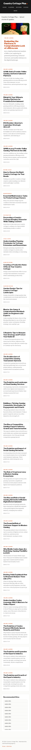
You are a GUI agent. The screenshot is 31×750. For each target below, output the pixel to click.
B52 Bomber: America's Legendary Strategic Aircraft (13, 125)
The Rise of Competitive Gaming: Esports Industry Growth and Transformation (14, 426)
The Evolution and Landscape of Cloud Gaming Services (15, 383)
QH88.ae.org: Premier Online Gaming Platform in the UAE (15, 150)
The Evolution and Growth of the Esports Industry (15, 676)
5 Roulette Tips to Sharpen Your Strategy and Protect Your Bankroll (14, 335)
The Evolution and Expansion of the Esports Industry (15, 653)
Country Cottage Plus (15, 3)
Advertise (9, 746)
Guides (25, 7)
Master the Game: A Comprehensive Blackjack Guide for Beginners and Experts (13, 312)
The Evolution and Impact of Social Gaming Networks (14, 449)
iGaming (11, 7)
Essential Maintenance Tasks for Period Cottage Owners (15, 197)
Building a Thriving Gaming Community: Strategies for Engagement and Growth (14, 405)
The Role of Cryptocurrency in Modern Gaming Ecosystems (14, 474)
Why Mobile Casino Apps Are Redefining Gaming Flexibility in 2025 (15, 551)
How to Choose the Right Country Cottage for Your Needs (13, 174)
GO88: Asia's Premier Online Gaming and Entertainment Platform (14, 74)
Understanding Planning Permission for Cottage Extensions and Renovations (15, 243)
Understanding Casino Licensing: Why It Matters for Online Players (15, 602)
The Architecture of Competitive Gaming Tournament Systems (12, 359)
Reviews (19, 7)
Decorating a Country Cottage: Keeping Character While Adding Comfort (15, 219)
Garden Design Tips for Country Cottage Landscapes (12, 290)
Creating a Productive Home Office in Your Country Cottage (15, 267)
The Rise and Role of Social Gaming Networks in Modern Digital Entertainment (15, 500)
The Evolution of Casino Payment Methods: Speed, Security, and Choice (14, 628)
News (15, 10)
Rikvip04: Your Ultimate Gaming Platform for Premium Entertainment (13, 99)
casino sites (8, 701)
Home (5, 7)
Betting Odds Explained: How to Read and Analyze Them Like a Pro (15, 577)
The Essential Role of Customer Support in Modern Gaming (15, 525)
